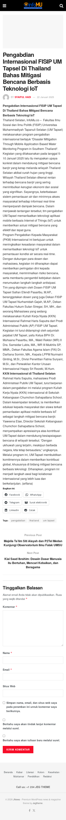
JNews (16, 799)
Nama (7, 653)
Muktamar (18, 776)
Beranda (8, 772)
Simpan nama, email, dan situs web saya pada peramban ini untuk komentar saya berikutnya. (31, 707)
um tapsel (49, 520)
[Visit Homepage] (33, 5)
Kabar (19, 772)
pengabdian (18, 520)
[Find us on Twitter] (33, 810)
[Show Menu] (4, 5)
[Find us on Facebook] (29, 810)
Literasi (30, 772)
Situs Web (9, 686)
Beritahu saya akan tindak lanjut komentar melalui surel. (29, 726)
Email (7, 669)
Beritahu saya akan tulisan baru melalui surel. (31, 740)
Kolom (41, 772)
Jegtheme (38, 803)
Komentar (10, 607)
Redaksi (47, 776)
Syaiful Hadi (23, 97)
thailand (34, 520)
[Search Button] (61, 5)
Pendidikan (33, 776)
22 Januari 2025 (45, 97)
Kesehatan (53, 772)
